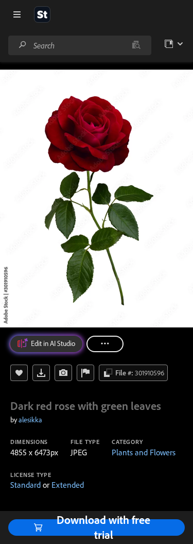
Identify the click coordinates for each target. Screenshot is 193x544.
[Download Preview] (41, 373)
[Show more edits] (105, 344)
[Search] (22, 45)
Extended (67, 485)
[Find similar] (136, 45)
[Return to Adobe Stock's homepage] (42, 14)
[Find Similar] (63, 373)
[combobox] (79, 45)
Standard (25, 485)
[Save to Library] (19, 373)
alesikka (30, 419)
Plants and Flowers (144, 452)
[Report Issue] (85, 373)
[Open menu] (17, 14)
